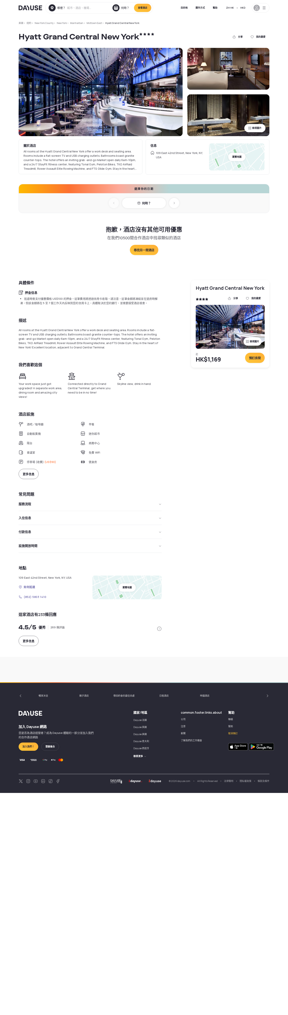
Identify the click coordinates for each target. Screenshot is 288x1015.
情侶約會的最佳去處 (124, 695)
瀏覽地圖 (237, 157)
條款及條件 (263, 781)
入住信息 (25, 518)
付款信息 (25, 532)
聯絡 (230, 719)
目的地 (184, 7)
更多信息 (28, 474)
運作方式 (200, 7)
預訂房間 (255, 358)
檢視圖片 (257, 128)
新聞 (183, 733)
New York (62, 23)
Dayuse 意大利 (141, 741)
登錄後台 (50, 746)
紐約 (29, 23)
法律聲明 (228, 781)
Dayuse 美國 (140, 734)
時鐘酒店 (204, 695)
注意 (183, 726)
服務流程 (25, 504)
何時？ (146, 203)
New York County (44, 23)
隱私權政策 (245, 781)
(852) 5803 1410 (35, 597)
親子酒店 (84, 695)
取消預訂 (233, 733)
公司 (183, 719)
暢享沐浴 (43, 695)
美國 (21, 23)
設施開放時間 (28, 546)
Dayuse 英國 (140, 727)
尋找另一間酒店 (144, 250)
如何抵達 (29, 587)
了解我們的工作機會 (191, 740)
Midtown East (94, 23)
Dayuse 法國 (140, 720)
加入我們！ (28, 746)
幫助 (215, 7)
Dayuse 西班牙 (141, 748)
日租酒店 (164, 695)
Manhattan (76, 23)
